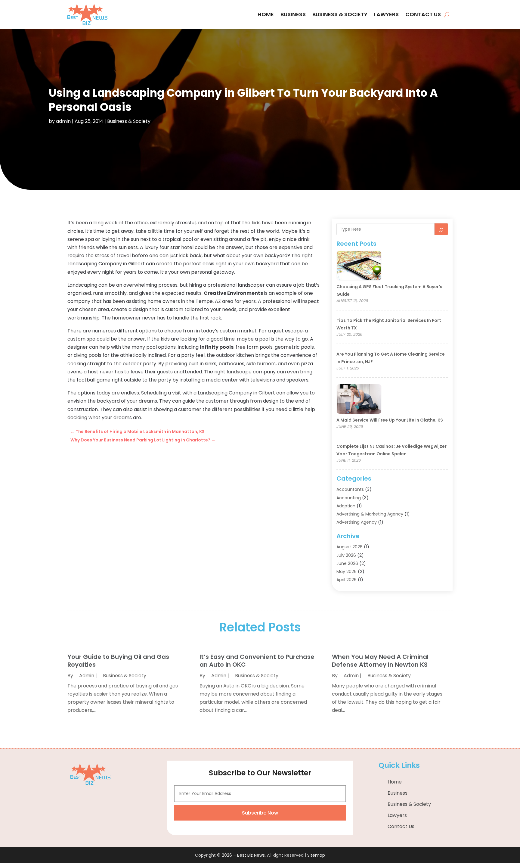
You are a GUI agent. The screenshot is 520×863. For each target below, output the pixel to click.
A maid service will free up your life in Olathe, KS (389, 420)
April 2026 (346, 580)
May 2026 (346, 572)
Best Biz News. (251, 855)
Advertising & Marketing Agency (369, 514)
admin (63, 121)
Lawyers (386, 14)
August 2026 (349, 547)
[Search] (441, 229)
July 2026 (346, 555)
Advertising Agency (356, 522)
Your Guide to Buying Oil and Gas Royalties (118, 661)
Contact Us (423, 14)
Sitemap (316, 855)
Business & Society (339, 14)
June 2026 (347, 563)
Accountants (350, 489)
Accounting (348, 498)
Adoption (345, 506)
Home (266, 14)
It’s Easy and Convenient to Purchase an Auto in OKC (257, 661)
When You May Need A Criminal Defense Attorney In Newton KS (380, 661)
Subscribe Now (260, 812)
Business (293, 14)
